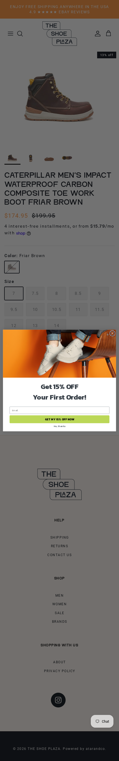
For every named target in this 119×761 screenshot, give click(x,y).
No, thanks (59, 426)
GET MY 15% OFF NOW (59, 419)
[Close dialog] (112, 333)
